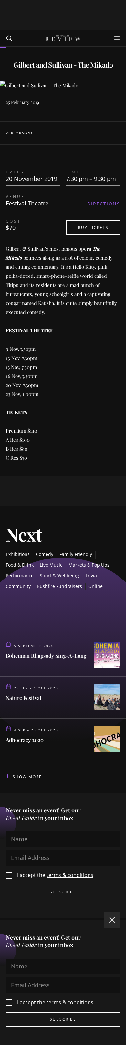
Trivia (91, 575)
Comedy (44, 554)
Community (18, 586)
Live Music (51, 565)
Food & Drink (20, 565)
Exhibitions (18, 554)
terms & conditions (70, 875)
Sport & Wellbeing (59, 575)
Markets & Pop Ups (89, 565)
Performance (21, 133)
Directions (103, 204)
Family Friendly (75, 554)
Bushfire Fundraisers (59, 586)
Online (95, 586)
